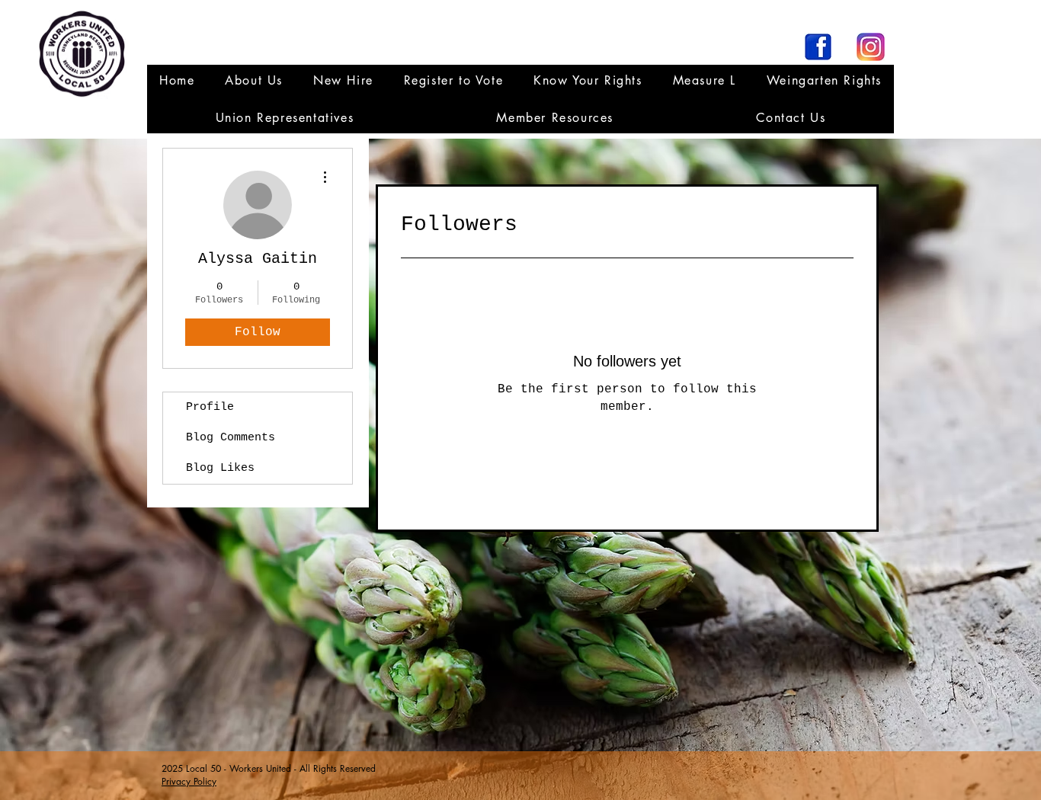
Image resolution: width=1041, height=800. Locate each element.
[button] (284, 117)
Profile (210, 407)
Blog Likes (220, 468)
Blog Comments (230, 437)
